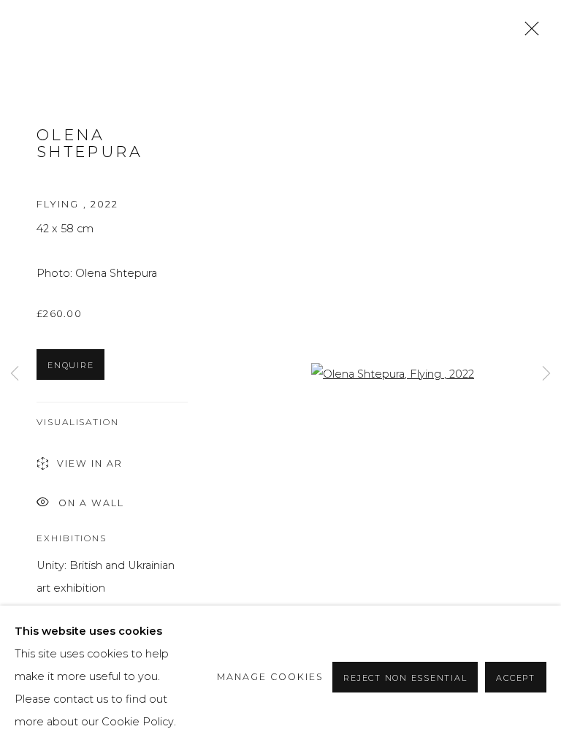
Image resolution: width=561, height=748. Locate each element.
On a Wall (91, 502)
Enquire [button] (70, 365)
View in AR (90, 463)
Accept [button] (515, 678)
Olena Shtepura (89, 143)
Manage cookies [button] (270, 676)
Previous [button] (14, 374)
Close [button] (528, 33)
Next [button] (546, 374)
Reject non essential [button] (405, 678)
